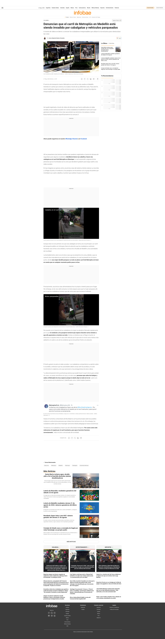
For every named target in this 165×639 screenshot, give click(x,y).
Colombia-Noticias (84, 465)
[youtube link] (49, 616)
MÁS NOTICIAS (71, 541)
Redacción (83, 607)
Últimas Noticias (95, 7)
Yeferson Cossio (72, 17)
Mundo (88, 7)
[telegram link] (52, 616)
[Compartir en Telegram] (93, 79)
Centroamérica (82, 7)
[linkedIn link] (55, 616)
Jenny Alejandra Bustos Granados (57, 38)
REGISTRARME (150, 7)
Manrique (67, 465)
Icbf (90, 17)
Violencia (117, 7)
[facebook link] (49, 613)
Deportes (102, 7)
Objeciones (79, 17)
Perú (76, 7)
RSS (67, 626)
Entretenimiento (109, 7)
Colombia (62, 7)
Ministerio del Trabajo (96, 17)
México (72, 7)
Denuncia (46, 465)
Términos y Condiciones (114, 607)
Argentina (48, 7)
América (67, 607)
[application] (71, 223)
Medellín (61, 465)
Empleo (82, 609)
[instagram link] (55, 613)
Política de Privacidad (114, 609)
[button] (2, 7)
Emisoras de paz (85, 17)
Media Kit (98, 617)
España (67, 7)
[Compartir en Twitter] (87, 79)
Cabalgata (74, 465)
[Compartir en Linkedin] (90, 79)
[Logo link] (83, 12)
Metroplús (53, 465)
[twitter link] (52, 613)
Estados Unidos (55, 7)
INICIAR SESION (159, 7)
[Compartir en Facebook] (85, 79)
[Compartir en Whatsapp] (82, 79)
